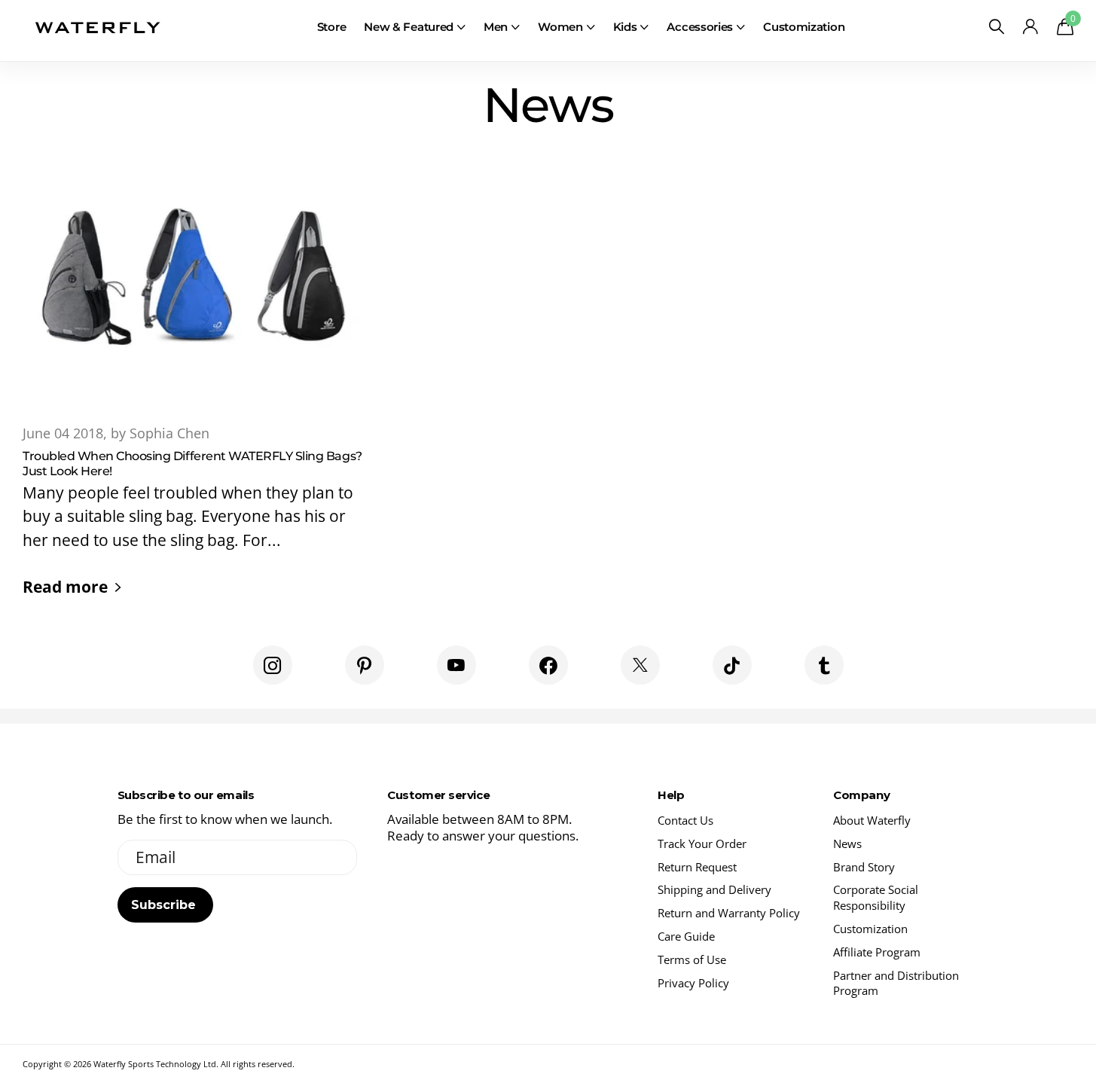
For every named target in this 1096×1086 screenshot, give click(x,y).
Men (496, 27)
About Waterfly (872, 820)
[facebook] (548, 665)
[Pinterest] (364, 665)
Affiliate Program (876, 951)
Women (560, 27)
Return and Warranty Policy (729, 912)
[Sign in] (1030, 27)
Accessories (700, 27)
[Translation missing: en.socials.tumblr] (824, 665)
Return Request (697, 866)
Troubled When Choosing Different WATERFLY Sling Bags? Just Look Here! (194, 385)
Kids (625, 27)
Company (861, 795)
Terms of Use (692, 959)
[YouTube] (456, 665)
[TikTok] (732, 665)
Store (332, 27)
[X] (640, 665)
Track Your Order (702, 843)
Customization (803, 27)
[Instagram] (272, 665)
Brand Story (864, 866)
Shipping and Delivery (714, 889)
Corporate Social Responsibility (875, 897)
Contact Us (685, 820)
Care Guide (686, 936)
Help (671, 795)
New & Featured (408, 27)
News (847, 843)
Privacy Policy (693, 982)
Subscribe (165, 905)
